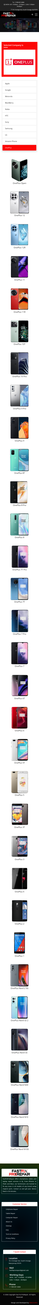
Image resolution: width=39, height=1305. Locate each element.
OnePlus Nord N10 (19, 1117)
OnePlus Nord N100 (19, 1149)
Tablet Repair (10, 1213)
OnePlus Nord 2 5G (19, 988)
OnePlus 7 (19, 666)
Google (8, 90)
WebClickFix (33, 1303)
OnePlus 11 (19, 279)
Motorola (8, 96)
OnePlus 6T (19, 698)
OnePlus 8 (19, 537)
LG (6, 135)
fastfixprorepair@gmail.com (19, 1270)
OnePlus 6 (19, 730)
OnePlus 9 (19, 440)
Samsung (8, 128)
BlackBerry (9, 103)
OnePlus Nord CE (19, 1052)
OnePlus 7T (19, 601)
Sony (7, 122)
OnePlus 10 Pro (19, 376)
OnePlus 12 (19, 215)
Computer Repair (12, 1218)
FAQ (7, 1230)
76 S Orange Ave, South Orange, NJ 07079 (24, 10)
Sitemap (9, 1226)
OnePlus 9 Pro (19, 408)
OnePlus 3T (19, 827)
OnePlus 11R (19, 312)
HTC (6, 116)
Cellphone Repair (12, 1209)
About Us (9, 1222)
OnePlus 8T (19, 473)
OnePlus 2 (19, 923)
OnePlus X (19, 891)
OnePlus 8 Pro (19, 505)
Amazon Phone (11, 141)
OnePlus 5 (19, 795)
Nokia (7, 109)
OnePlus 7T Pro (19, 569)
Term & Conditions (12, 1234)
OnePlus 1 (19, 956)
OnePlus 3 (19, 859)
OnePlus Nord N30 (19, 1085)
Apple (7, 83)
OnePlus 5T (19, 762)
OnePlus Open (19, 183)
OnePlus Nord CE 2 (19, 1020)
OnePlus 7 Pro (19, 634)
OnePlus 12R (19, 247)
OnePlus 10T (19, 344)
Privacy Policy (10, 1238)
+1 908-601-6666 (19, 2)
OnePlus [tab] (8, 148)
